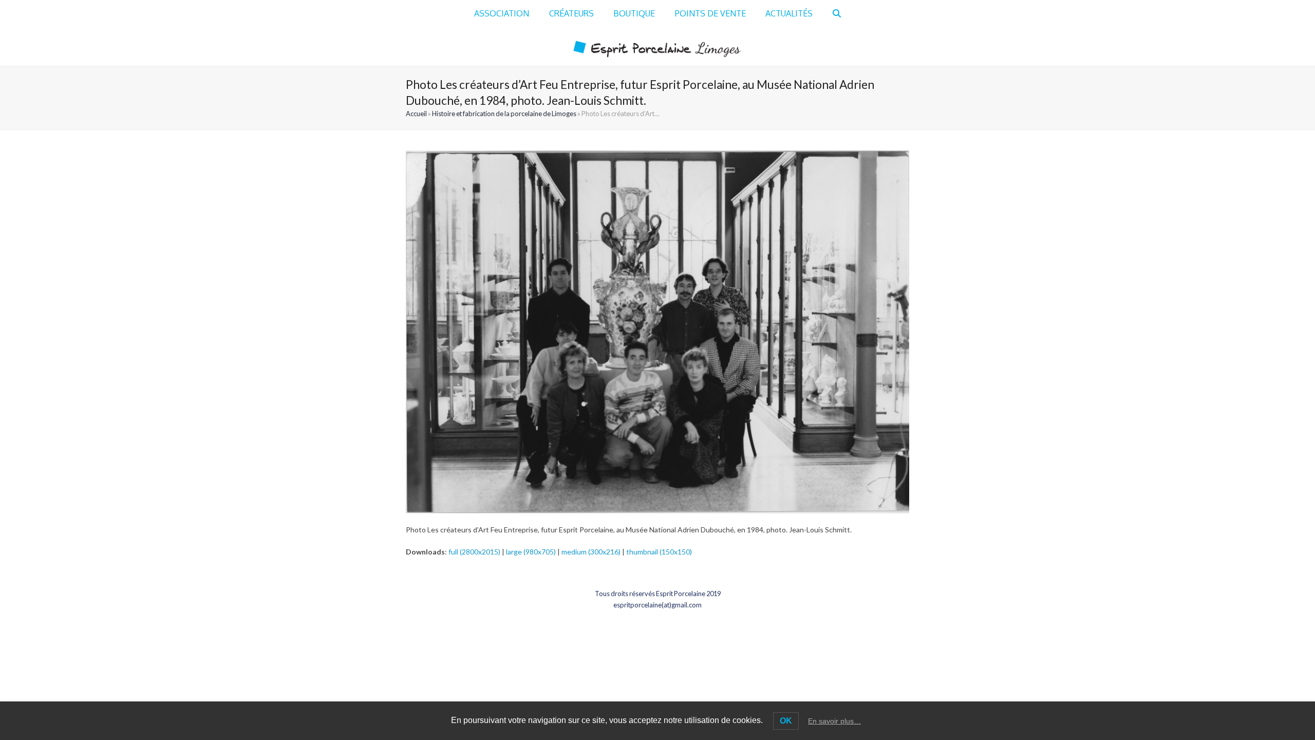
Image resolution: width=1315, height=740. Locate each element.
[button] (836, 14)
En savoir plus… (834, 721)
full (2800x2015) (474, 551)
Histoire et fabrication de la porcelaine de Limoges (504, 113)
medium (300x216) (591, 551)
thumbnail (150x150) (659, 551)
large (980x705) (531, 551)
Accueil (416, 113)
